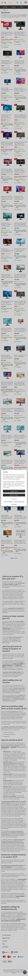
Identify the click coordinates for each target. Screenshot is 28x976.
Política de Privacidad (19, 501)
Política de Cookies (8, 501)
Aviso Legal (14, 504)
